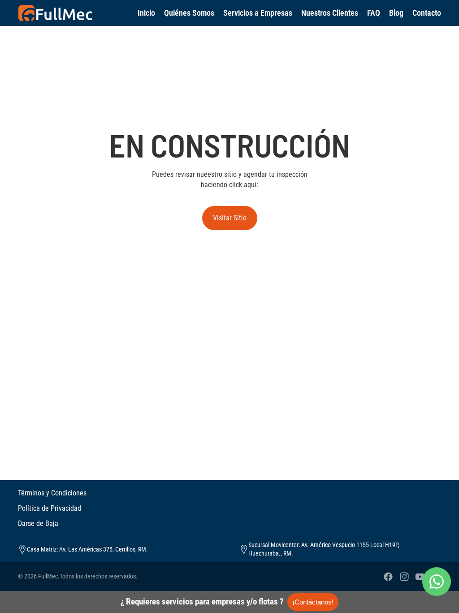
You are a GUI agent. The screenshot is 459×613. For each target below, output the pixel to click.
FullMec (48, 576)
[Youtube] (420, 576)
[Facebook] (388, 576)
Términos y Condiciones (52, 493)
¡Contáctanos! (312, 602)
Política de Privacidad (49, 508)
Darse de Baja (38, 523)
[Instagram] (404, 576)
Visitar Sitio (230, 218)
